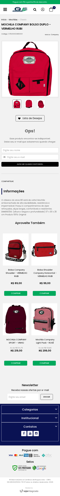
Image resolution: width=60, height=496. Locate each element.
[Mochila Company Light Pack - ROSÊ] (44, 334)
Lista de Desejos (32, 118)
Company (55, 34)
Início (4, 19)
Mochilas (13, 19)
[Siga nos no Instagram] (36, 433)
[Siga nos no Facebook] (24, 433)
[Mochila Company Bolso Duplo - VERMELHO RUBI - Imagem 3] (41, 104)
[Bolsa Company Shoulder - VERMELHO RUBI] (16, 265)
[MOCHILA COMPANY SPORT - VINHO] (16, 334)
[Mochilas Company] (20, 9)
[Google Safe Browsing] (39, 467)
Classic (23, 19)
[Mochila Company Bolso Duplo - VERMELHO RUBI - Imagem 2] (29, 104)
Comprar (16, 293)
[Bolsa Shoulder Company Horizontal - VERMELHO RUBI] (44, 265)
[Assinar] (46, 397)
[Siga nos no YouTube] (30, 433)
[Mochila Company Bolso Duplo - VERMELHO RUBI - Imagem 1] (17, 104)
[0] (51, 9)
